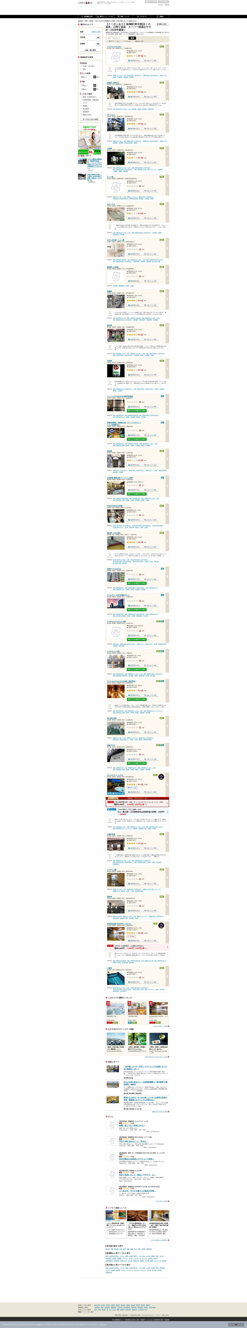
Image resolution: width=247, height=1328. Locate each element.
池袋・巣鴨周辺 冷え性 (131, 767)
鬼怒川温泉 (152, 1307)
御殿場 (122, 1309)
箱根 (102, 1307)
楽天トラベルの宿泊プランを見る (136, 410)
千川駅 (136, 739)
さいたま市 (112, 1309)
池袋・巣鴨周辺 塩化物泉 (119, 960)
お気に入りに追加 (151, 60)
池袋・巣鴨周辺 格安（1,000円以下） (141, 167)
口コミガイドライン (148, 1315)
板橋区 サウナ (163, 75)
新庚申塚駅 (151, 109)
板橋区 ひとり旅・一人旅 (119, 75)
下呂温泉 (120, 1307)
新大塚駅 (145, 616)
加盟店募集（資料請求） (121, 1315)
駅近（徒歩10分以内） (112, 1256)
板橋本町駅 (121, 645)
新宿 (124, 1249)
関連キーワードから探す (86, 1312)
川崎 (99, 1309)
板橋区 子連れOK (117, 916)
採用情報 (167, 1319)
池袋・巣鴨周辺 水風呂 (140, 862)
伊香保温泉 (127, 1307)
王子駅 (126, 527)
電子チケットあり (114, 41)
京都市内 (134, 1309)
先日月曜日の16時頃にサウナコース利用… (136, 1159)
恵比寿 (116, 1249)
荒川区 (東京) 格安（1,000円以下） (122, 525)
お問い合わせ (165, 1315)
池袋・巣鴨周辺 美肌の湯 (131, 415)
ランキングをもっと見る (160, 1026)
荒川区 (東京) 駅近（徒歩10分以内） (141, 525)
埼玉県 (103, 1305)
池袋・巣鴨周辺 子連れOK (119, 259)
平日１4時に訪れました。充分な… (133, 1141)
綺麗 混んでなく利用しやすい (132, 1126)
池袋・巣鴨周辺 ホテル (119, 417)
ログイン (161, 4)
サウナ (122, 1256)
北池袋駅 (131, 77)
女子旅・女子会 (153, 1258)
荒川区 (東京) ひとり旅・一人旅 (121, 559)
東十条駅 (162, 989)
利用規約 (142, 1319)
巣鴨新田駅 (116, 234)
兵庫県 (113, 1305)
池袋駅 (160, 232)
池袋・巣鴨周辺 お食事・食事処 (121, 445)
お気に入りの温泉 (151, 1)
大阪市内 (128, 1309)
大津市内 (141, 1309)
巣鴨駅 (114, 962)
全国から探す (96, 32)
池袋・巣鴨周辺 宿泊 (118, 415)
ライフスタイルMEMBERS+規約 (154, 1319)
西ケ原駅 (124, 563)
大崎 (112, 1249)
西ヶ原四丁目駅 (156, 261)
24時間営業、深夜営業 (112, 1261)
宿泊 (157, 1256)
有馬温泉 (107, 1307)
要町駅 (141, 355)
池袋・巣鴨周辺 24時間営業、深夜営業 (123, 675)
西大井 (108, 1249)
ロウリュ (125, 1258)
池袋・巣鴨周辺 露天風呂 (119, 616)
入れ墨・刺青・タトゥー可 (153, 1261)
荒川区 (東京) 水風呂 (138, 561)
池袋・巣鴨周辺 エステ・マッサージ (153, 711)
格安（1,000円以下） (131, 1256)
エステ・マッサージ (135, 1258)
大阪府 (128, 1305)
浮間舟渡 (149, 1249)
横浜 (95, 1309)
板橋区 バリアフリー (132, 197)
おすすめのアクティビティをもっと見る (156, 1057)
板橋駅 (114, 77)
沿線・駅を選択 (90, 50)
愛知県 (143, 1305)
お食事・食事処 (116, 1258)
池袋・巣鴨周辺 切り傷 (147, 960)
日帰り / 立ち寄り (89, 66)
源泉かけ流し (87, 115)
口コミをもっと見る (161, 1201)
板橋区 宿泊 (116, 644)
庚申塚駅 (142, 261)
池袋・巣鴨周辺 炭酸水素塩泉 (120, 498)
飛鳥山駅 (131, 527)
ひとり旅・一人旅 (144, 1256)
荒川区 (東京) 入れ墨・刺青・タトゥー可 (143, 989)
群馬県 (118, 1305)
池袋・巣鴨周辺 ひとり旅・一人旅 (122, 109)
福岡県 (148, 1305)
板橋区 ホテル (140, 644)
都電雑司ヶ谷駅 (143, 828)
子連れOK (136, 1261)
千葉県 (108, 1305)
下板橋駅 (120, 77)
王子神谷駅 (123, 991)
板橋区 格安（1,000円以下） (134, 75)
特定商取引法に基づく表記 (132, 1319)
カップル (144, 1258)
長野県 (138, 1305)
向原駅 (127, 285)
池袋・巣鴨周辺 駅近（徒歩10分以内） (123, 169)
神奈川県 (97, 1305)
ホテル (162, 1256)
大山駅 (152, 355)
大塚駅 (132, 285)
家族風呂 (86, 112)
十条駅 (146, 527)
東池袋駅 (137, 500)
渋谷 (120, 1249)
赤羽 (139, 1249)
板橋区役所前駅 (128, 143)
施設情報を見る (134, 60)
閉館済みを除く (140, 41)
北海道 (133, 1305)
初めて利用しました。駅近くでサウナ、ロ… (137, 1175)
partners (39, 1324)
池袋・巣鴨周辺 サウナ (119, 589)
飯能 (118, 1309)
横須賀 (104, 1309)
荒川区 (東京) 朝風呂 (157, 525)
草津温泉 (97, 1307)
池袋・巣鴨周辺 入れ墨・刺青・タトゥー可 (145, 169)
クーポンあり (127, 41)
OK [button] (236, 1324)
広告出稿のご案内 (135, 1315)
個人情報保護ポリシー (118, 1319)
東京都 (123, 1305)
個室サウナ (123, 1261)
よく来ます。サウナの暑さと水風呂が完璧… (137, 1191)
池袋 (128, 1249)
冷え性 (130, 1261)
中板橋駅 (115, 472)
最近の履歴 (163, 1)
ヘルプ (158, 1315)
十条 (135, 1249)
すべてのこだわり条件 (90, 119)
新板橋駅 (125, 77)
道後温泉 (134, 1307)
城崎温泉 (113, 1307)
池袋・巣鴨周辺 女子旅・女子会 (154, 259)
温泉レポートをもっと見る (159, 1111)
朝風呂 (142, 1261)
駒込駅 (119, 962)
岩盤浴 (164, 1261)
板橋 (131, 1249)
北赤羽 (143, 1249)
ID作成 (167, 4)
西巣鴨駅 (134, 109)
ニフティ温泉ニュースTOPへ (159, 1240)
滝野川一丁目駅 (139, 527)
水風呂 (153, 1256)
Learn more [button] (102, 1324)
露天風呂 (108, 1258)
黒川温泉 (140, 1307)
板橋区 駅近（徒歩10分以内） (151, 75)
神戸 (146, 1309)
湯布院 (146, 1307)
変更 (98, 37)
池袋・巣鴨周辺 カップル (119, 318)
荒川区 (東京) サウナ (118, 527)
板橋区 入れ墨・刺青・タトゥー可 (152, 889)
